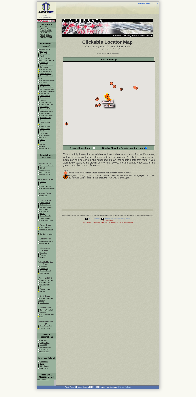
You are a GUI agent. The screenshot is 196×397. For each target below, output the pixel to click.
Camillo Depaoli (45, 69)
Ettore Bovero (45, 96)
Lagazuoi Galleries (46, 115)
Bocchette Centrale (47, 60)
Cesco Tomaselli (45, 74)
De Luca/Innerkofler (47, 310)
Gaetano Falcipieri (46, 104)
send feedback (94, 219)
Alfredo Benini (45, 49)
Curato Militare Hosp (47, 89)
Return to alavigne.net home (46, 17)
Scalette (43, 142)
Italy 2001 (43, 340)
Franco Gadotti (45, 102)
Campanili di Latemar (47, 80)
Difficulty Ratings (46, 36)
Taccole (42, 144)
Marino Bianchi (45, 118)
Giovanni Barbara (46, 109)
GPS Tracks (44, 366)
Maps (42, 364)
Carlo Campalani (46, 71)
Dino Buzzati (44, 93)
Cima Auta (43, 253)
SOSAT (42, 140)
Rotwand (43, 137)
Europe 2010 (44, 351)
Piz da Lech (44, 131)
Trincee (42, 146)
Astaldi (42, 56)
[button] (134, 87)
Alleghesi (43, 52)
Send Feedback (43, 379)
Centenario (44, 67)
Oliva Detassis (45, 126)
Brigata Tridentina (46, 65)
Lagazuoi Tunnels (46, 220)
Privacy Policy (124, 387)
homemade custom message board (117, 219)
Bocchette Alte (45, 58)
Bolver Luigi (44, 63)
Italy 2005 (43, 345)
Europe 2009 (44, 349)
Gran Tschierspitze (46, 111)
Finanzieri (43, 100)
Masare (42, 120)
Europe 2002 (44, 343)
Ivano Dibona (45, 113)
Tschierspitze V (45, 148)
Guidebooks (44, 361)
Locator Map (44, 34)
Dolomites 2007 (45, 347)
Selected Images (46, 37)
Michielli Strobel (45, 122)
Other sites (44, 368)
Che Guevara (45, 85)
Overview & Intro (46, 30)
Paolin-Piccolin (45, 129)
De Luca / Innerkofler (47, 91)
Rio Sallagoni (44, 135)
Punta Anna (44, 133)
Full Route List (45, 32)
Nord (41, 124)
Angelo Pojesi (45, 54)
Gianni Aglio (44, 107)
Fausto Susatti (45, 98)
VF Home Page (45, 29)
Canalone (43, 82)
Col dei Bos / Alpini (46, 87)
